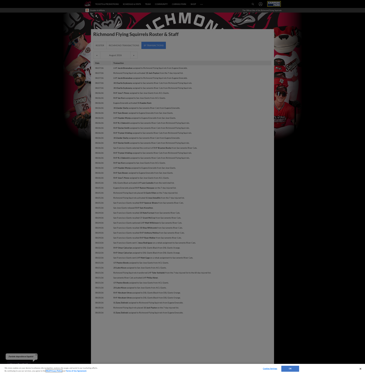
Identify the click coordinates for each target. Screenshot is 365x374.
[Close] (360, 369)
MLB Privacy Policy (54, 371)
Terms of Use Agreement (76, 371)
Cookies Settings (270, 368)
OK (290, 368)
